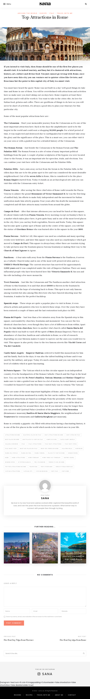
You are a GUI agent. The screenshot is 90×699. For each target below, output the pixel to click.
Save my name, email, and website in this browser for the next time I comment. (34, 617)
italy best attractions (53, 444)
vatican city (27, 471)
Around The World (27, 13)
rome (7, 457)
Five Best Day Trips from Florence (19, 640)
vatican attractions (12, 471)
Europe (43, 13)
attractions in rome (12, 435)
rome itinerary (33, 457)
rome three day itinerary (51, 457)
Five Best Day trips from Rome (73, 640)
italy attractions (34, 444)
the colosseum (39, 462)
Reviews (17, 695)
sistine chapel (69, 457)
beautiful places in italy (32, 435)
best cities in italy (73, 435)
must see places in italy (29, 448)
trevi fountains (46, 466)
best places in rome (12, 439)
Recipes (29, 695)
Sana (45, 498)
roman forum (73, 453)
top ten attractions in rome (15, 466)
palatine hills (67, 448)
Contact (72, 695)
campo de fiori (51, 439)
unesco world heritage (64, 466)
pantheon (78, 448)
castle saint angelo (67, 439)
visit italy (54, 471)
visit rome (65, 471)
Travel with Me (64, 13)
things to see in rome (56, 462)
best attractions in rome (54, 435)
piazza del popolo (11, 453)
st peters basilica (24, 462)
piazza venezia (40, 453)
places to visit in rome (56, 453)
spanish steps (10, 462)
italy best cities (71, 444)
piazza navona (26, 453)
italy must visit (11, 448)
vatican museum (42, 471)
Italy (51, 13)
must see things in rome (50, 448)
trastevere (33, 466)
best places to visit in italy (33, 439)
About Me (59, 695)
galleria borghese (11, 444)
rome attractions (18, 457)
